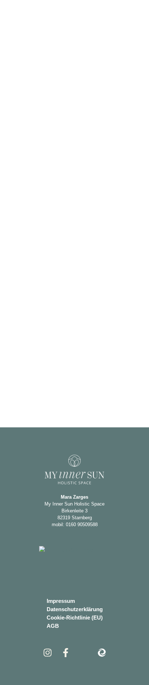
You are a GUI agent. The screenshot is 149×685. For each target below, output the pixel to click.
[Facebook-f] (65, 652)
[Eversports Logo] (101, 652)
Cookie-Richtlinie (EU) (75, 617)
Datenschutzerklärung (75, 609)
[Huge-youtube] (83, 652)
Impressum (61, 601)
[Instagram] (47, 652)
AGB (53, 626)
